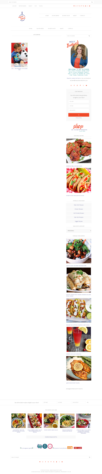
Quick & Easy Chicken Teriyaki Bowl (76, 265)
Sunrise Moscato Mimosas (73, 354)
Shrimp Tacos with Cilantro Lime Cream (78, 325)
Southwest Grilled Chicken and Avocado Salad (18, 431)
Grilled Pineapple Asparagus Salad (67, 430)
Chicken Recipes (79, 209)
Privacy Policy (79, 117)
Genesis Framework (55, 471)
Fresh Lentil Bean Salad (51, 430)
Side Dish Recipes (78, 217)
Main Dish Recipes (79, 205)
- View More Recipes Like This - (51, 437)
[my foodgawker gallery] (26, 448)
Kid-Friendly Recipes (79, 213)
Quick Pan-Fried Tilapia (73, 383)
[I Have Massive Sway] (70, 448)
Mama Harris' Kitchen (22, 16)
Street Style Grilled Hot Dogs (75, 195)
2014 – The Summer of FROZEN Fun (19, 69)
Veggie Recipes (79, 221)
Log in (69, 471)
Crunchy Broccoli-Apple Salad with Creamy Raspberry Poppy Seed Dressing (83, 431)
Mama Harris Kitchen (56, 470)
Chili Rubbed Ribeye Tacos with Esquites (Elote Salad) (34, 431)
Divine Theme (44, 471)
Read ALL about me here (73, 78)
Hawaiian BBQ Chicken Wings (74, 166)
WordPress (64, 471)
